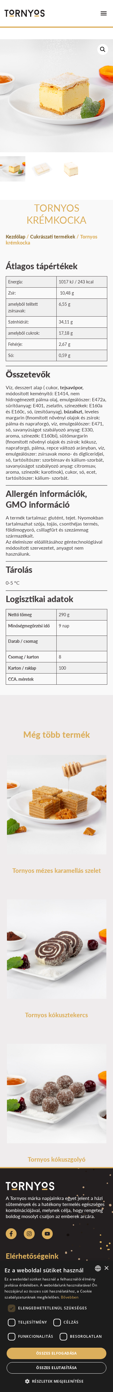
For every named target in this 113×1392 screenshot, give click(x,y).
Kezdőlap (15, 236)
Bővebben (69, 1297)
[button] (103, 13)
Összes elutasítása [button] (56, 1367)
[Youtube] (47, 1233)
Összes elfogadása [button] (56, 1353)
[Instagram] (29, 1233)
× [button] (106, 1268)
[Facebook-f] (11, 1233)
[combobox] (98, 1268)
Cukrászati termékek (52, 236)
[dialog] (56, 1326)
